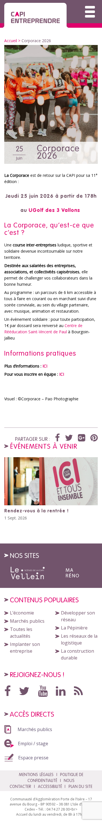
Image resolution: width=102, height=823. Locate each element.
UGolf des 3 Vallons (54, 210)
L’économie (22, 613)
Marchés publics (27, 621)
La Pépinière (74, 628)
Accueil (10, 40)
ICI (44, 366)
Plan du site (80, 786)
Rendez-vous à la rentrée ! (36, 510)
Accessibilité (50, 786)
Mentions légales (36, 774)
